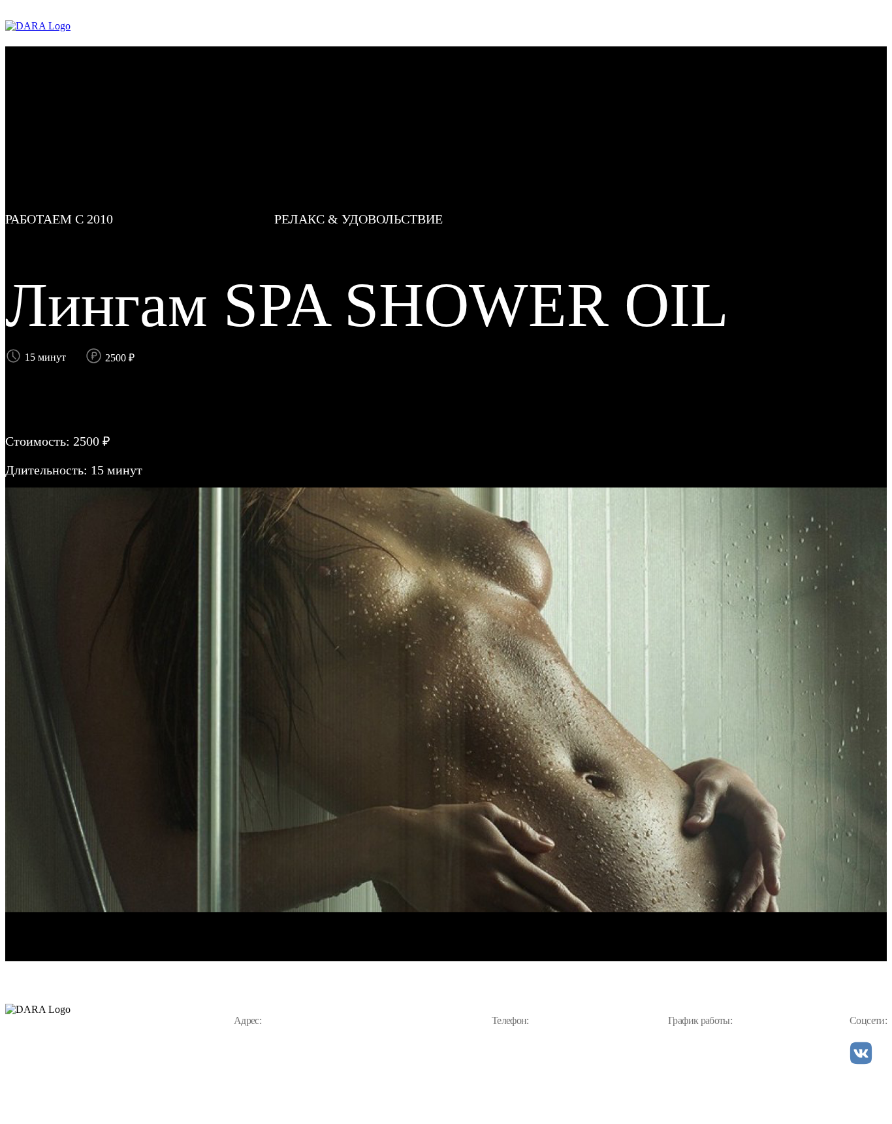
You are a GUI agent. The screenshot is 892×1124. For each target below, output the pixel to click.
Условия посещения (272, 25)
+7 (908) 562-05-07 (528, 1043)
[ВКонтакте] (861, 1054)
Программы (101, 25)
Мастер (176, 25)
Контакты (374, 25)
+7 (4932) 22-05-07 (528, 1066)
